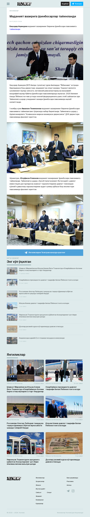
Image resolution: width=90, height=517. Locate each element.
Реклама (70, 481)
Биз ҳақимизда (72, 478)
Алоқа (69, 485)
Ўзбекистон (10, 383)
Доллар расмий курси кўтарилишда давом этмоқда (63, 461)
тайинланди (15, 29)
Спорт (49, 492)
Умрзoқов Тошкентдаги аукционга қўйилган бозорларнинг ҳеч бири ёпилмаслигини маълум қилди (23, 462)
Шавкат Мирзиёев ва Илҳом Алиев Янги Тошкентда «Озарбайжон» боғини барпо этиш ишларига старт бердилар (25, 389)
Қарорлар (39, 503)
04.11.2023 (13, 21)
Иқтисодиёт (40, 489)
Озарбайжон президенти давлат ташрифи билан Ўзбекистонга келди (63, 388)
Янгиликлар (14, 11)
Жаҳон (9, 419)
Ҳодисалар (40, 481)
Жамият (39, 496)
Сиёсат (38, 492)
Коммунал (39, 500)
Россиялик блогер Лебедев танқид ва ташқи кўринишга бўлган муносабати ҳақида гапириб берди (25, 425)
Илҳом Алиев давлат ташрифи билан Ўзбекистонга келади (63, 424)
